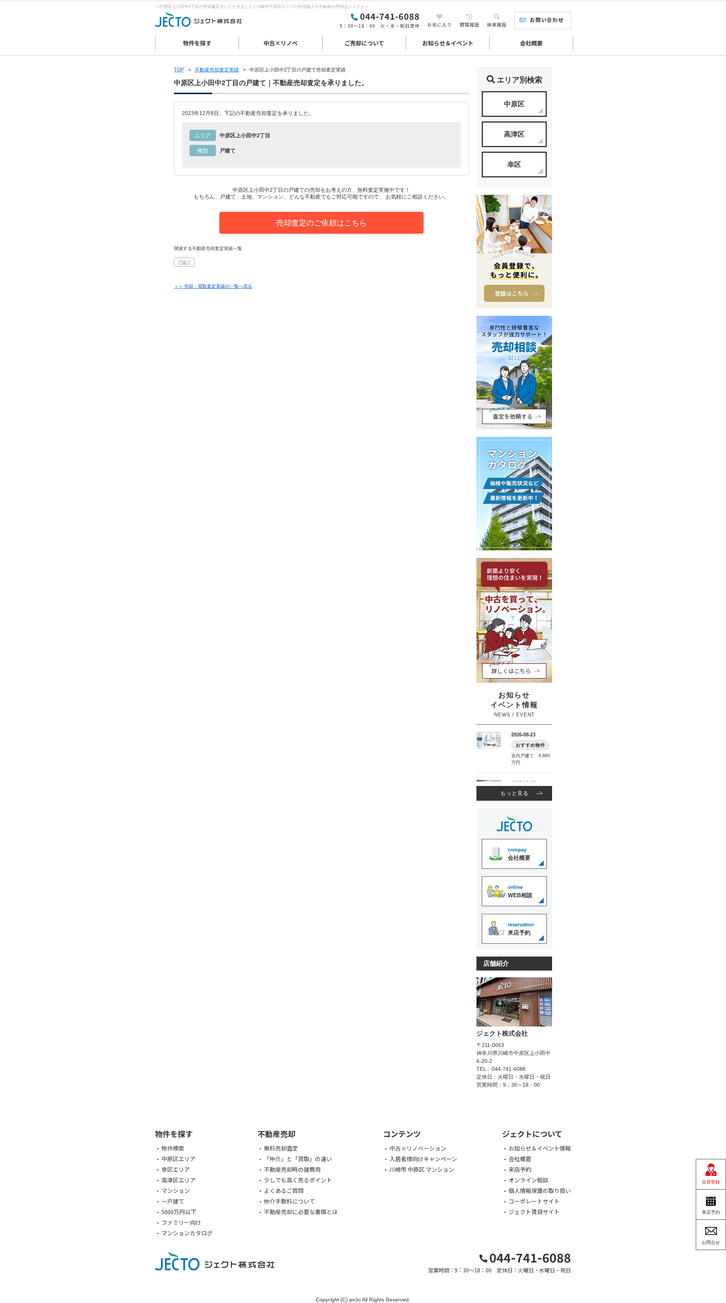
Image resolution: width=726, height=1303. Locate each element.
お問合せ (711, 1242)
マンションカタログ (187, 1233)
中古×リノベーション (417, 1148)
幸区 (514, 164)
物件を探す (197, 43)
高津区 (514, 134)
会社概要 (531, 43)
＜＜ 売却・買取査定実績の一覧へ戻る (213, 286)
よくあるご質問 (284, 1190)
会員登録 (711, 1182)
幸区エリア (175, 1169)
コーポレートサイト (534, 1201)
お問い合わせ (547, 19)
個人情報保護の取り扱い (540, 1190)
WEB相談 (520, 891)
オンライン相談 (528, 1180)
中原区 (514, 104)
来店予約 (521, 929)
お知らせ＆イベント (447, 43)
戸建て (184, 262)
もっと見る (514, 793)
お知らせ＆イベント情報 (540, 1148)
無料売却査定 (281, 1148)
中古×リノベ (281, 43)
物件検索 (172, 1148)
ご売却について (364, 43)
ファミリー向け (181, 1222)
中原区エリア (178, 1158)
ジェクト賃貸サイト (534, 1211)
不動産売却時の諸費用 (292, 1169)
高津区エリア (178, 1180)
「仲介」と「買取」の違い (298, 1158)
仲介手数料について (289, 1201)
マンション (175, 1190)
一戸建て (172, 1201)
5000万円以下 (178, 1211)
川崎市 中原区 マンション (421, 1169)
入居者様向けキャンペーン (423, 1158)
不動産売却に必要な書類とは (301, 1211)
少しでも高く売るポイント (298, 1180)
